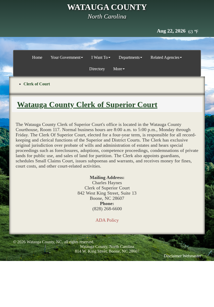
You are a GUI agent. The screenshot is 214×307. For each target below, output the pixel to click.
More (117, 69)
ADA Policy (107, 220)
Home (37, 57)
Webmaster (192, 256)
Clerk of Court (36, 84)
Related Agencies (165, 57)
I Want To (99, 57)
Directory (97, 69)
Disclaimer (173, 256)
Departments (129, 57)
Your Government (65, 57)
